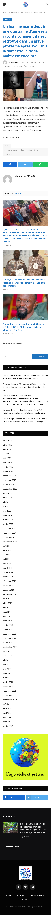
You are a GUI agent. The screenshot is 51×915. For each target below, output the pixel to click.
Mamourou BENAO (18, 62)
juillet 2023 (7, 603)
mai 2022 (6, 664)
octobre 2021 (8, 695)
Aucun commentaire (13, 66)
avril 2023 (7, 616)
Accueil (9, 896)
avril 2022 (7, 669)
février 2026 (8, 467)
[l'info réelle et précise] (25, 4)
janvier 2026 (8, 471)
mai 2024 (6, 559)
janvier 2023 (8, 629)
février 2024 (8, 572)
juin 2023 (7, 607)
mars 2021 (7, 721)
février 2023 (8, 625)
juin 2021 (7, 713)
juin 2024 (7, 555)
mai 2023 (6, 612)
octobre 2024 (8, 537)
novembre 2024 (9, 533)
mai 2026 (6, 454)
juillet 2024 (7, 550)
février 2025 (8, 519)
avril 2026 (7, 458)
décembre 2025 (9, 476)
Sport (25, 900)
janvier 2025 (8, 524)
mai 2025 (6, 506)
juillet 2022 (7, 656)
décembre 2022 (9, 634)
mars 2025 (7, 515)
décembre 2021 (9, 686)
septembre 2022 (10, 647)
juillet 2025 (7, 497)
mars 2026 (7, 462)
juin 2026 (7, 449)
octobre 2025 (8, 484)
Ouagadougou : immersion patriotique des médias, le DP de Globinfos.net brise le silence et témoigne (24, 327)
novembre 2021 (9, 691)
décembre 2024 (9, 528)
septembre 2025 (10, 489)
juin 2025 (7, 502)
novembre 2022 (9, 638)
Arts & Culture (36, 896)
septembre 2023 (10, 594)
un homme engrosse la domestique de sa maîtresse (21, 152)
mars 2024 (7, 568)
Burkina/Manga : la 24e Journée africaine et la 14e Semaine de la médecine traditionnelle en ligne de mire (24, 387)
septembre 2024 (10, 541)
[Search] (46, 4)
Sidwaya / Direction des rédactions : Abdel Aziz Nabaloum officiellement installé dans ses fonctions (24, 282)
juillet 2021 (7, 708)
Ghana (7, 146)
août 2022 (7, 651)
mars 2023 (7, 620)
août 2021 (7, 704)
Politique (20, 896)
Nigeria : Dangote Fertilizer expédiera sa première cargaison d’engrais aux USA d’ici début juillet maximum (33, 828)
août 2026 (7, 440)
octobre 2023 (8, 590)
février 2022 (8, 678)
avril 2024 (7, 563)
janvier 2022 (8, 682)
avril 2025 (7, 511)
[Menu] (4, 4)
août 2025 (7, 493)
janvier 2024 (8, 577)
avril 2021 (7, 717)
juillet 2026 (7, 445)
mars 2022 (7, 673)
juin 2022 (7, 660)
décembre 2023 (9, 581)
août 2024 (7, 546)
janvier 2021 (8, 726)
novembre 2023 (9, 585)
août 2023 (7, 598)
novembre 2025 (9, 480)
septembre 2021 (10, 699)
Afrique (7, 20)
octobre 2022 (8, 642)
